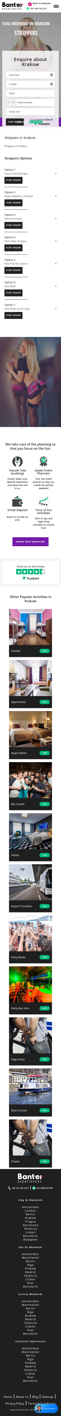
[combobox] (11, 102)
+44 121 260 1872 (20, 1188)
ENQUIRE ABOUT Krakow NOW (30, 542)
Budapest (30, 1239)
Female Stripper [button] (13, 218)
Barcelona (30, 1225)
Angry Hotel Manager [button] (16, 173)
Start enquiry (13, 180)
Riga (30, 1265)
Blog (35, 1397)
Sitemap (47, 1397)
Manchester (30, 1257)
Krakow (30, 1218)
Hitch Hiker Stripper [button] (15, 241)
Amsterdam (30, 1207)
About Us (22, 1397)
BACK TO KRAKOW (41, 3)
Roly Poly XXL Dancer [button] (16, 263)
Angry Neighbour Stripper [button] (18, 196)
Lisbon (30, 1232)
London (30, 1210)
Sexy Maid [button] (10, 286)
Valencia (30, 1228)
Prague (30, 1221)
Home (8, 1397)
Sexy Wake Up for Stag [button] (16, 308)
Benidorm (30, 1236)
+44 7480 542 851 (38, 8)
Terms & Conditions (42, 1403)
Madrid (30, 1272)
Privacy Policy (14, 1403)
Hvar (30, 1283)
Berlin (30, 1214)
